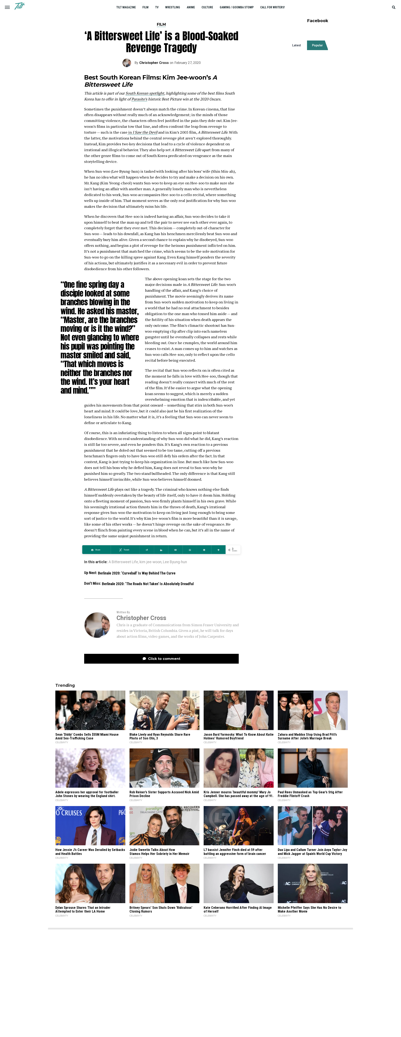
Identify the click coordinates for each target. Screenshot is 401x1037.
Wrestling (172, 7)
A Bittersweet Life (123, 562)
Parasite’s (139, 98)
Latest (296, 45)
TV (157, 7)
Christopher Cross (154, 63)
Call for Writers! (272, 7)
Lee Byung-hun (175, 562)
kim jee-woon (150, 562)
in (142, 132)
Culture (207, 7)
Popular (317, 45)
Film (145, 7)
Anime (191, 7)
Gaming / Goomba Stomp (237, 7)
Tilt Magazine (126, 7)
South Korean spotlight (145, 93)
